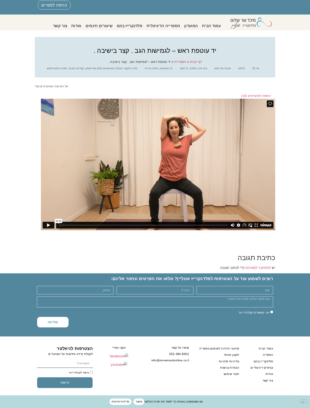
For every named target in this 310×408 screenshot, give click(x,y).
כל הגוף (184, 68)
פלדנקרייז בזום (129, 26)
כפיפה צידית (152, 68)
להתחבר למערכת (258, 268)
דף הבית (196, 62)
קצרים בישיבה (76, 68)
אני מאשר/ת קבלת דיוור (254, 312)
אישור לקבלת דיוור (79, 372)
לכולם (241, 68)
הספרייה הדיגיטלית (163, 26)
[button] (258, 96)
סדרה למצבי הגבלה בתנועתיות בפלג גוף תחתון (111, 68)
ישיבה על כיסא (222, 68)
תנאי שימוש (231, 374)
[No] (303, 401)
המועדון (191, 26)
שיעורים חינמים (99, 26)
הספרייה (180, 62)
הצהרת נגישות (229, 367)
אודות (76, 26)
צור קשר (60, 26)
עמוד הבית (211, 26)
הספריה (268, 354)
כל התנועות (166, 68)
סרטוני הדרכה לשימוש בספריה (219, 348)
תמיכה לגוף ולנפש (57, 68)
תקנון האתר (231, 354)
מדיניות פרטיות (229, 361)
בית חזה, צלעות (198, 68)
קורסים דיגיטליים (262, 367)
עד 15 (255, 68)
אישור (139, 401)
